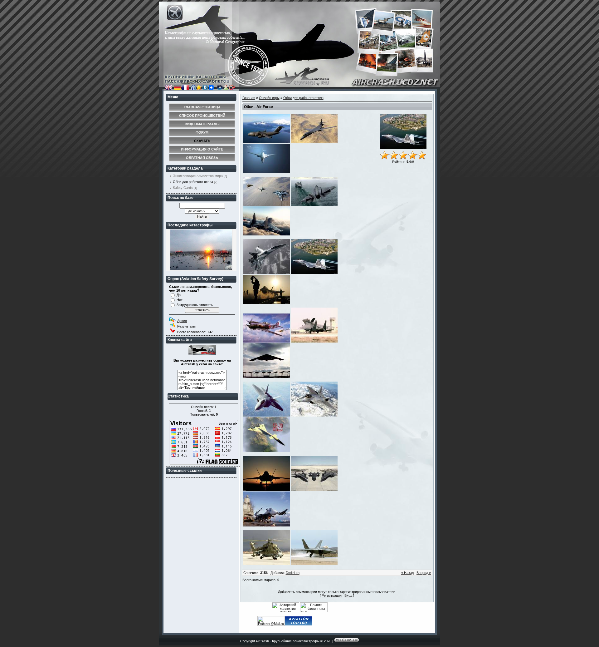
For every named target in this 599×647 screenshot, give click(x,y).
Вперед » (423, 573)
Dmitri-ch (293, 573)
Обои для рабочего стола (193, 182)
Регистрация (332, 595)
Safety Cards (183, 188)
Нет (180, 300)
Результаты (186, 326)
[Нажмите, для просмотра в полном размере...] (266, 142)
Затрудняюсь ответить (195, 305)
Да (179, 295)
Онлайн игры (269, 98)
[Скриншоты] (403, 131)
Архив (182, 321)
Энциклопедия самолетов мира (198, 176)
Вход (348, 595)
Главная (248, 98)
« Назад (407, 573)
